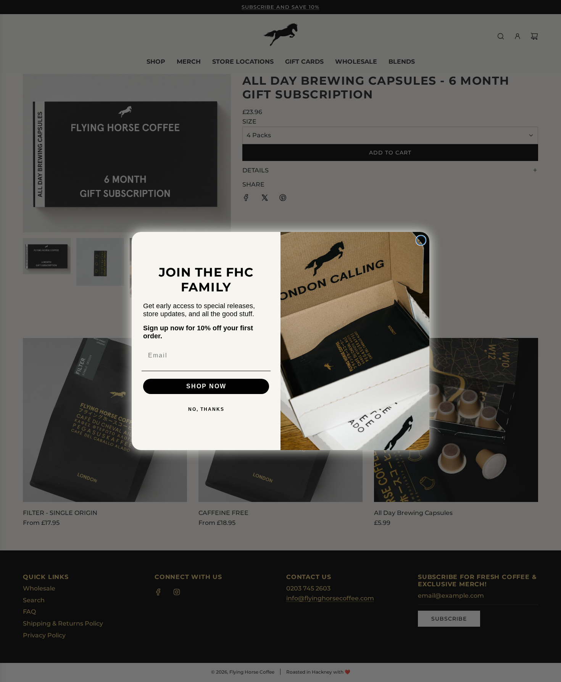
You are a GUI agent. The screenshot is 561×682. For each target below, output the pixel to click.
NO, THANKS (206, 409)
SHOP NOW (206, 386)
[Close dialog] (421, 240)
